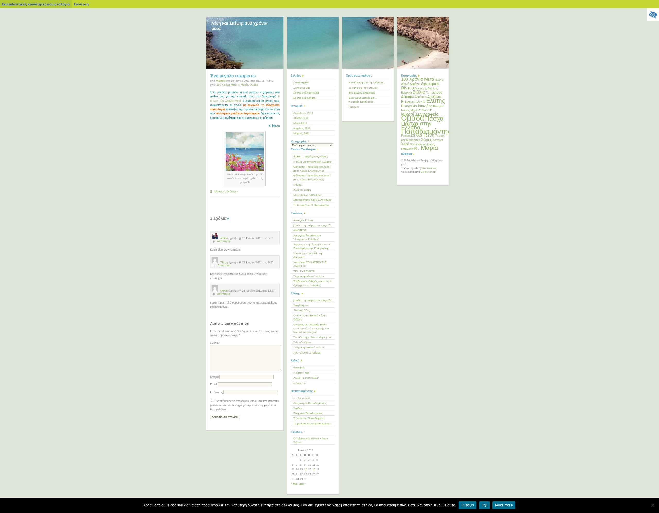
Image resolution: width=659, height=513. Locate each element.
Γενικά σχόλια (301, 82)
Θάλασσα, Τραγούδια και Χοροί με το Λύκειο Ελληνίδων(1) (311, 168)
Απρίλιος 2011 (301, 128)
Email (213, 384)
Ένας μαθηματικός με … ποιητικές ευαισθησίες (363, 99)
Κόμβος (298, 184)
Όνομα (214, 377)
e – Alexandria (301, 398)
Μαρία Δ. (416, 110)
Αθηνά (405, 83)
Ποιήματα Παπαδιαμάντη (308, 413)
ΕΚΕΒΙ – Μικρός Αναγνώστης (310, 156)
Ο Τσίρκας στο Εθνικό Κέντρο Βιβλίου (310, 440)
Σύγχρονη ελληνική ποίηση (309, 276)
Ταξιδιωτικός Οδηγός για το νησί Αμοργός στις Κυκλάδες (312, 283)
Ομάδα (254, 84)
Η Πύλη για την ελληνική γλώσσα (312, 161)
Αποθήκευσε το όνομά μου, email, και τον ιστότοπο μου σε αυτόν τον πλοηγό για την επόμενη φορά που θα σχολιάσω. (244, 405)
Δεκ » (302, 483)
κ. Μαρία (243, 84)
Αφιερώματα (430, 84)
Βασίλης (433, 88)
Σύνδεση (81, 4)
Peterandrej (429, 168)
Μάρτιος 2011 (301, 133)
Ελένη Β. (420, 101)
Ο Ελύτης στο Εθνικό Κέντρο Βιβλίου (310, 317)
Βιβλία (419, 92)
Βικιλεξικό (298, 367)
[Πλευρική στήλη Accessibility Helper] (653, 14)
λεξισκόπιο (299, 383)
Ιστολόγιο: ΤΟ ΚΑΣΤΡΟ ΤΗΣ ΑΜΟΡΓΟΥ (310, 264)
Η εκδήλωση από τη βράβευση (366, 82)
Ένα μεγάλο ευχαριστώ (233, 76)
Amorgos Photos (303, 220)
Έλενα (439, 79)
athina (224, 238)
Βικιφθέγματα (301, 305)
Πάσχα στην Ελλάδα (416, 125)
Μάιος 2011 (300, 123)
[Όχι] (652, 505)
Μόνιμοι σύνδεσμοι (226, 191)
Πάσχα (434, 118)
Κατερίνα (438, 106)
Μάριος (405, 110)
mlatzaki (220, 80)
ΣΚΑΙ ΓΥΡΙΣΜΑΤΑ (303, 271)
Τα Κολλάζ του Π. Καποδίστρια (311, 205)
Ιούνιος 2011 (300, 117)
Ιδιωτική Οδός (301, 310)
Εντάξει (467, 505)
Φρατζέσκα (413, 139)
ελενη (224, 290)
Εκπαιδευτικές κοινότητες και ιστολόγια (36, 4)
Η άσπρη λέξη (301, 372)
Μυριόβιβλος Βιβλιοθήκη (307, 195)
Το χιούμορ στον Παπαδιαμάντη (312, 423)
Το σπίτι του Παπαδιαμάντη (309, 418)
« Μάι (294, 483)
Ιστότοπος (216, 392)
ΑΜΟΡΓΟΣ (299, 230)
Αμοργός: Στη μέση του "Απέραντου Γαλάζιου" (307, 237)
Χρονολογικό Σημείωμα (307, 352)
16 (305, 469)
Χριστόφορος (418, 144)
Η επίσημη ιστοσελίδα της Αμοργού (308, 255)
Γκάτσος (436, 92)
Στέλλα (416, 135)
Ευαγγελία (409, 106)
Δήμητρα (407, 96)
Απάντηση (223, 241)
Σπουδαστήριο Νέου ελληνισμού (312, 337)
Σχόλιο (215, 342)
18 (313, 469)
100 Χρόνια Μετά (226, 84)
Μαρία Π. (427, 110)
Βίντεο (407, 87)
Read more (504, 505)
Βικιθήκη (298, 408)
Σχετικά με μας (301, 87)
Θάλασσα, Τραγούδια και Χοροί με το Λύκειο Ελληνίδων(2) (311, 177)
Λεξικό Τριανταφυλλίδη (306, 377)
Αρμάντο (415, 83)
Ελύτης (435, 100)
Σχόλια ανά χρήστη (304, 97)
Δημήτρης (421, 96)
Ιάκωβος (425, 106)
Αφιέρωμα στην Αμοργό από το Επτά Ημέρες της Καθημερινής (311, 246)
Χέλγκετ (438, 139)
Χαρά (405, 144)
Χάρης (426, 139)
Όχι (484, 505)
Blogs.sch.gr (428, 171)
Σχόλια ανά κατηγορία (306, 92)
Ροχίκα (405, 135)
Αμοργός (354, 106)
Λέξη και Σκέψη (302, 189)
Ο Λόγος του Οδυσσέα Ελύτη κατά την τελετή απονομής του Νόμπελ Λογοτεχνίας (311, 328)
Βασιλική (406, 92)
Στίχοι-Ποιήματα (302, 342)
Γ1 (427, 92)
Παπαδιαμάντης (426, 131)
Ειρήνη (409, 101)
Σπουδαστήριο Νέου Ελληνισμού (312, 199)
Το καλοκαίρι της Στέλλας (363, 87)
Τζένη (224, 262)
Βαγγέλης (421, 88)
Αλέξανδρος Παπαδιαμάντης (310, 403)
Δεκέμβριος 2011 (303, 113)
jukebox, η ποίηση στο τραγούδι (312, 225)
